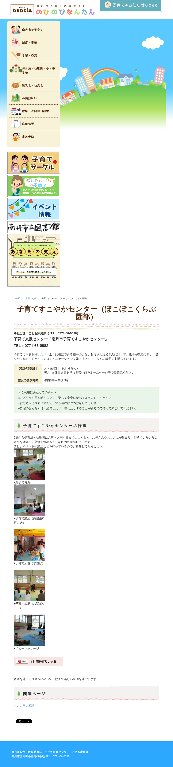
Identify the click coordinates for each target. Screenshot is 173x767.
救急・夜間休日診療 (35, 111)
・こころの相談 (24, 705)
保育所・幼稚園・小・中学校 (38, 70)
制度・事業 (29, 42)
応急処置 (28, 124)
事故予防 (28, 137)
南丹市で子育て (32, 30)
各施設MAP (30, 98)
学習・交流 (29, 55)
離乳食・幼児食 (32, 85)
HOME (17, 298)
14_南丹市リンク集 (44, 661)
